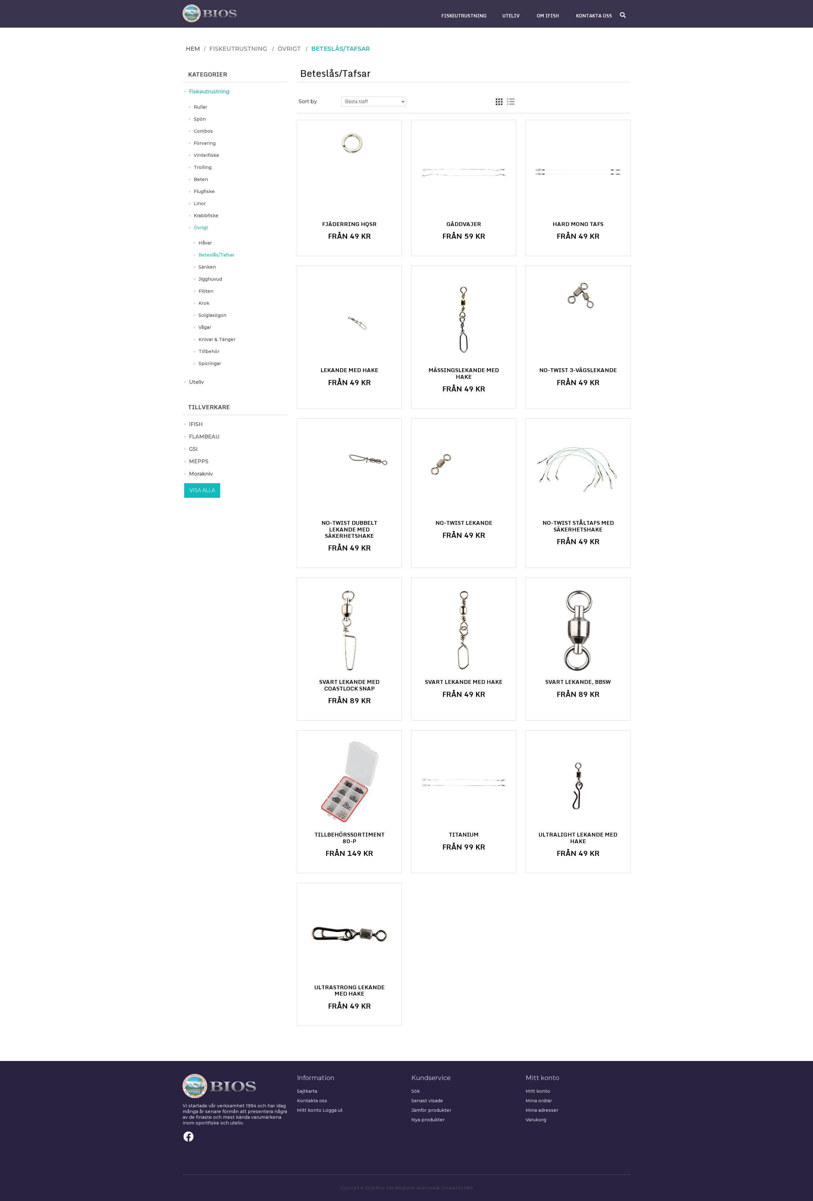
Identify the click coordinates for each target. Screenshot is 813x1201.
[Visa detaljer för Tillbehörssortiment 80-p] (349, 782)
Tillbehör (208, 351)
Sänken (207, 267)
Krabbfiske (206, 215)
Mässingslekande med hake (463, 373)
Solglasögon (212, 315)
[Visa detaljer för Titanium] (463, 782)
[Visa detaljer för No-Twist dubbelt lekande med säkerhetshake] (349, 470)
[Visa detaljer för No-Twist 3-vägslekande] (578, 318)
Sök (415, 1091)
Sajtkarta (307, 1091)
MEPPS (198, 461)
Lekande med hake (349, 370)
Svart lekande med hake (463, 682)
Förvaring (205, 143)
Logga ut (333, 1110)
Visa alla (202, 490)
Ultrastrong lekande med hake (349, 990)
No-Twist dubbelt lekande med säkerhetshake (349, 529)
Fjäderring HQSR (349, 224)
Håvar (205, 243)
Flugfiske (204, 191)
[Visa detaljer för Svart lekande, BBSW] (578, 629)
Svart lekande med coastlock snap (349, 685)
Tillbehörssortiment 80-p (349, 837)
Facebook (189, 1137)
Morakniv (201, 474)
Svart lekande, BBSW (578, 682)
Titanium (464, 834)
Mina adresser (542, 1110)
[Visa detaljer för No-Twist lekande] (463, 470)
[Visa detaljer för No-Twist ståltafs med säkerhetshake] (578, 470)
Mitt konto (309, 1110)
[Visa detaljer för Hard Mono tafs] (578, 172)
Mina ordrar (539, 1101)
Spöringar (209, 363)
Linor (200, 203)
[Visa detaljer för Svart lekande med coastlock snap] (349, 629)
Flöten (205, 291)
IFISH (196, 424)
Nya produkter (428, 1120)
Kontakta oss (312, 1101)
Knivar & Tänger (216, 339)
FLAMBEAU (204, 437)
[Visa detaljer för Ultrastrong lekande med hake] (349, 935)
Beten (201, 179)
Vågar (204, 327)
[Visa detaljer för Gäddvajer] (463, 172)
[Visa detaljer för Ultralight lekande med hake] (578, 782)
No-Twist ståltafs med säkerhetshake (578, 526)
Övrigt (201, 227)
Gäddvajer (464, 224)
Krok (203, 303)
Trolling (203, 167)
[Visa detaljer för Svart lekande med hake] (463, 629)
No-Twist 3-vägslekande (578, 370)
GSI (193, 449)
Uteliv (196, 382)
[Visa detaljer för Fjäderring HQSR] (349, 172)
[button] (464, 15)
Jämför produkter (431, 1110)
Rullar (200, 107)
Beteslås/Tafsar (216, 255)
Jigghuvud (210, 279)
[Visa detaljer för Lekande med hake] (349, 318)
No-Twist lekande (463, 523)
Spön (200, 119)
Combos (203, 131)
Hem (193, 48)
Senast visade (427, 1101)
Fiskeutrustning (209, 92)
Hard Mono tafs (578, 224)
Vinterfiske (206, 155)
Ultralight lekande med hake (578, 837)
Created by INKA (457, 1187)
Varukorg (536, 1120)
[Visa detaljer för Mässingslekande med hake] (463, 318)
